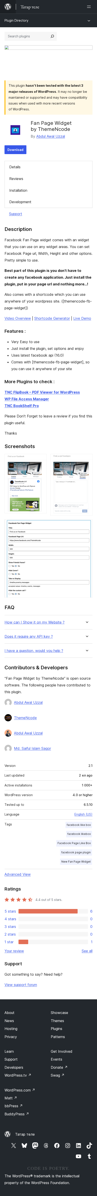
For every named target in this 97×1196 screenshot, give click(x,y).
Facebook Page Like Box (74, 843)
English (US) (83, 814)
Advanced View (18, 874)
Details (15, 167)
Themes (57, 1020)
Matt (11, 1098)
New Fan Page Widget (76, 861)
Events (56, 1059)
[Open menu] (90, 7)
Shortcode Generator (52, 318)
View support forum (21, 984)
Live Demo (82, 318)
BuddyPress (17, 1114)
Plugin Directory (16, 20)
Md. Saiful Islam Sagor (32, 748)
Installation (18, 190)
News (9, 1020)
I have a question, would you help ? (34, 651)
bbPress (14, 1106)
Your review (14, 951)
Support (15, 214)
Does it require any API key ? (29, 636)
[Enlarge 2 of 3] (86, 460)
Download (15, 150)
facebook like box (79, 825)
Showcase (59, 1012)
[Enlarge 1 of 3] (40, 460)
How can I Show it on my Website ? (35, 622)
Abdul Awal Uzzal (50, 136)
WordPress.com (20, 1090)
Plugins (56, 1028)
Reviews (16, 178)
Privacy (11, 1036)
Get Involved (61, 1051)
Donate (59, 1067)
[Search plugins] (52, 36)
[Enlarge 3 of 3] (86, 525)
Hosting (11, 1028)
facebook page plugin (76, 852)
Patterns (58, 1036)
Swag (58, 1075)
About (9, 1012)
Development (20, 202)
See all (87, 951)
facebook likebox (79, 834)
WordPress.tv (18, 1075)
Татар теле (25, 1134)
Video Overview (18, 318)
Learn (9, 1051)
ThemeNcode (25, 717)
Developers (14, 1067)
